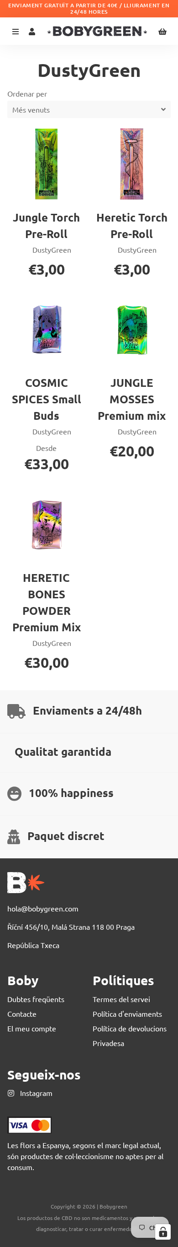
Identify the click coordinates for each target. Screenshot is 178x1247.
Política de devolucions (130, 1028)
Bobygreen (113, 1206)
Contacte (22, 1013)
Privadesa (108, 1042)
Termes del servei (121, 998)
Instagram (35, 1092)
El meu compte (31, 1028)
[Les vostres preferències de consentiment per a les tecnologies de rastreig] (163, 1232)
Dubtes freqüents (35, 998)
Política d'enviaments (127, 1013)
